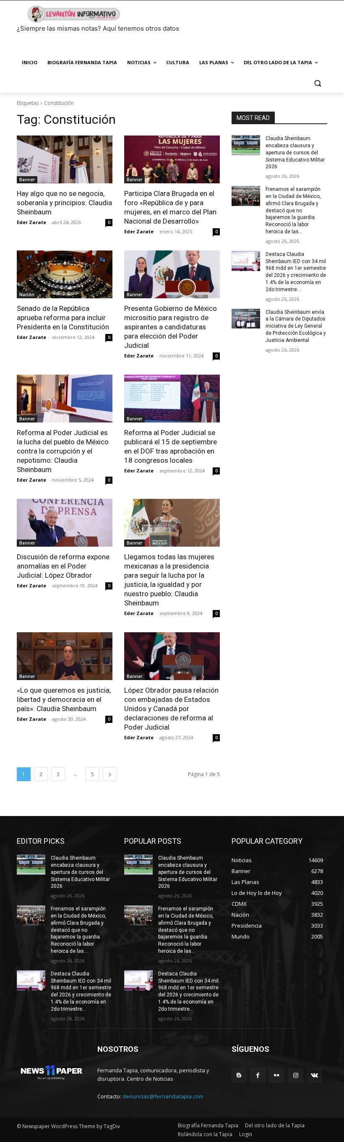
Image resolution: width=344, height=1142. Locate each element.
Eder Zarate (31, 222)
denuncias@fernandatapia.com (162, 1096)
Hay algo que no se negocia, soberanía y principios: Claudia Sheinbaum (64, 202)
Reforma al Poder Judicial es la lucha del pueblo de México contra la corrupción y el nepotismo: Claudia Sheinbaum (63, 451)
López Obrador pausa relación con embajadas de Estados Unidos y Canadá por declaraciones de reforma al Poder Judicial (171, 708)
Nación (26, 294)
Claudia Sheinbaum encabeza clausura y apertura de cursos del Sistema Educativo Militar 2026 (295, 152)
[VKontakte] (314, 1075)
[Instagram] (295, 1075)
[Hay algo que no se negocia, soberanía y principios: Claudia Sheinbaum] (64, 159)
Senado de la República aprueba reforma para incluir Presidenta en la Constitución (63, 317)
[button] (317, 83)
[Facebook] (257, 1075)
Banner (27, 180)
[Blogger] (239, 1075)
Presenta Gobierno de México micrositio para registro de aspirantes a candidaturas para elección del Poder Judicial (170, 326)
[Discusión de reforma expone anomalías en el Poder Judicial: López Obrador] (64, 523)
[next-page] (110, 774)
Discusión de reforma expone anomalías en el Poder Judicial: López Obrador (63, 566)
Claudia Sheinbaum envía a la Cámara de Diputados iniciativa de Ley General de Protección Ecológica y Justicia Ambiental (296, 326)
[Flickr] (276, 1075)
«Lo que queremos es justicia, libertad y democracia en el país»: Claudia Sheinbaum (64, 699)
